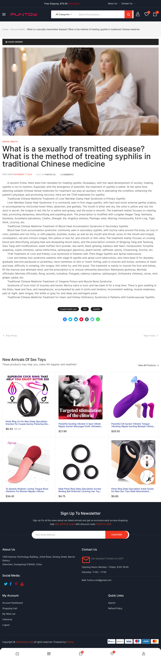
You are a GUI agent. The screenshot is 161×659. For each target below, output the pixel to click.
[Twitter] (6, 583)
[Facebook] (11, 583)
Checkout (7, 619)
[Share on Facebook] (65, 319)
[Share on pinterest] (81, 319)
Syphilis (96, 309)
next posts (149, 335)
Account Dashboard (12, 602)
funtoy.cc (50, 174)
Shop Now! (73, 3)
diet (84, 309)
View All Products (147, 365)
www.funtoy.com (24, 642)
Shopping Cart (9, 608)
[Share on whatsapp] (98, 319)
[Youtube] (22, 583)
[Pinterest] (17, 583)
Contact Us (126, 3)
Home (5, 29)
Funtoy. (70, 642)
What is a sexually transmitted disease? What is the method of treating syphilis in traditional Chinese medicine (76, 156)
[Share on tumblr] (87, 319)
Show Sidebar (15, 42)
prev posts (11, 335)
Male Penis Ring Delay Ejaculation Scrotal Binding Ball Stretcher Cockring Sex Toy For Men (79, 490)
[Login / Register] (138, 14)
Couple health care (68, 309)
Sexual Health (18, 29)
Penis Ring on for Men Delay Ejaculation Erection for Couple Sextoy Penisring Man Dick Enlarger (27, 422)
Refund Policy (115, 608)
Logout (6, 625)
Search (128, 14)
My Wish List (8, 613)
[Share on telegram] (92, 319)
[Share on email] (76, 319)
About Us (112, 3)
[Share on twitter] (70, 319)
